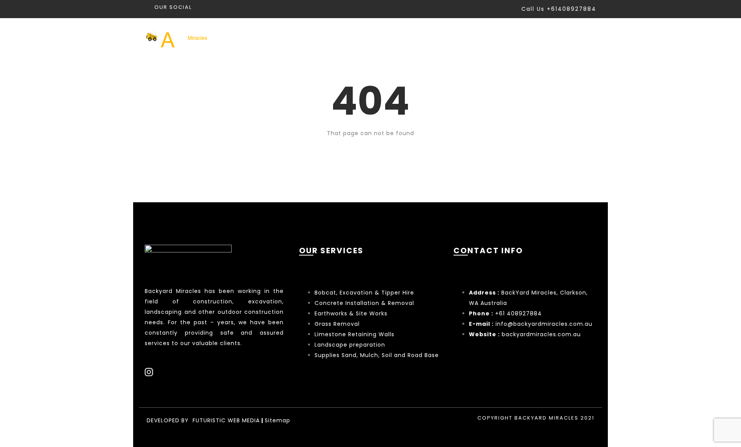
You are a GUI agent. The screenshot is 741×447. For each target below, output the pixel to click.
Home (385, 38)
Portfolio (480, 38)
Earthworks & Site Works (351, 313)
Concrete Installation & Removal (364, 303)
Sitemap (277, 420)
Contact (580, 38)
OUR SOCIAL (173, 7)
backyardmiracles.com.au (541, 334)
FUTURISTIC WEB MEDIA (226, 420)
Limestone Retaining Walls (354, 334)
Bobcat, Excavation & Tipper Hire (364, 292)
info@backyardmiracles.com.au (544, 324)
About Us (531, 38)
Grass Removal (338, 324)
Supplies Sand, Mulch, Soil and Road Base (377, 355)
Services (429, 38)
